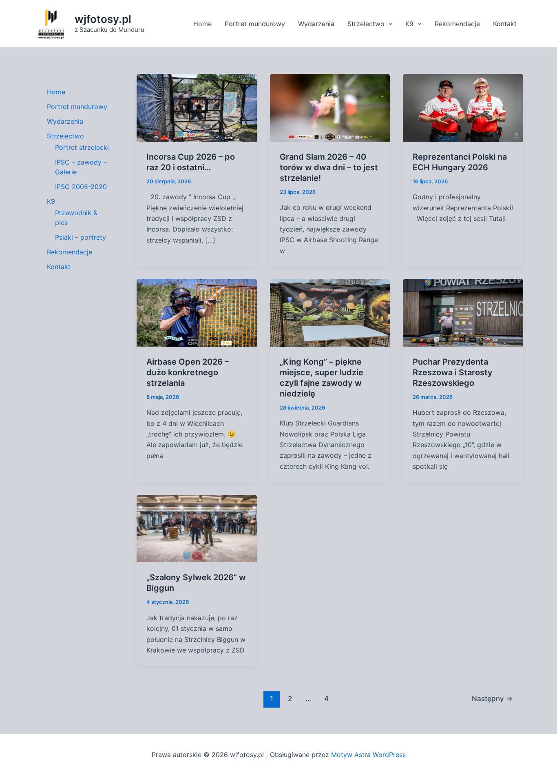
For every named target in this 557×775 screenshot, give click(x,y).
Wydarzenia (316, 24)
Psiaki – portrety (80, 237)
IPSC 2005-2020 (81, 187)
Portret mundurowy (255, 24)
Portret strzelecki (82, 147)
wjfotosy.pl (103, 19)
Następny (492, 698)
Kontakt (505, 24)
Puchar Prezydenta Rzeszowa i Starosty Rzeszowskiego (453, 372)
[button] (389, 23)
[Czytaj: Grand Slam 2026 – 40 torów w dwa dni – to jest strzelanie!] (330, 107)
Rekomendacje (457, 24)
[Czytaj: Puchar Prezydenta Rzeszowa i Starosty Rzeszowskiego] (463, 312)
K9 (409, 24)
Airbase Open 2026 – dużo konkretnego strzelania (187, 372)
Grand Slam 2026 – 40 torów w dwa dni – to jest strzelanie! (329, 167)
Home (202, 24)
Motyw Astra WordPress (368, 755)
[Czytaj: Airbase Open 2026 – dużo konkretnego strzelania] (197, 312)
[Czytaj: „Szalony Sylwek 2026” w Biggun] (197, 528)
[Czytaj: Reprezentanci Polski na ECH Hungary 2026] (463, 107)
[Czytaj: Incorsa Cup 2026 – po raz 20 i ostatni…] (197, 107)
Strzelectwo (366, 24)
